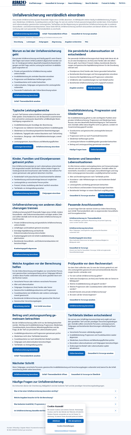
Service (122, 3)
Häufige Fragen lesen (78, 150)
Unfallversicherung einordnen (48, 147)
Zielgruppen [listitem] (43, 42)
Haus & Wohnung (75, 3)
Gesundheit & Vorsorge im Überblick (85, 374)
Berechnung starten (22, 306)
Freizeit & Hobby (109, 3)
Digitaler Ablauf (25, 428)
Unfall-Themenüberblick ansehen (27, 101)
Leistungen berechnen (23, 147)
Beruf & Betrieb (92, 3)
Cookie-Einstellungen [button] (65, 426)
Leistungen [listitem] (30, 42)
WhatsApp (16, 428)
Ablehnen (56, 421)
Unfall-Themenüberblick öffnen (54, 34)
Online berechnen (98, 150)
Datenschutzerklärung (61, 431)
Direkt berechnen (95, 88)
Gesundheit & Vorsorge (55, 3)
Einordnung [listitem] (18, 42)
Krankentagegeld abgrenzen (25, 248)
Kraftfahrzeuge (36, 3)
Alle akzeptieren (74, 421)
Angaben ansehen (77, 88)
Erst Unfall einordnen (42, 306)
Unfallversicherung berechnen (26, 34)
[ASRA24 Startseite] (19, 3)
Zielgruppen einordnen (51, 193)
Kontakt (9, 428)
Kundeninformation (37, 428)
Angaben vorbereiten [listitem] (73, 42)
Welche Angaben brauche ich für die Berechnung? (65, 398)
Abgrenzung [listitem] (56, 42)
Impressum (72, 431)
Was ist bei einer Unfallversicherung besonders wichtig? (65, 391)
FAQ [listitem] (86, 42)
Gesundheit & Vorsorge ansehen (84, 34)
